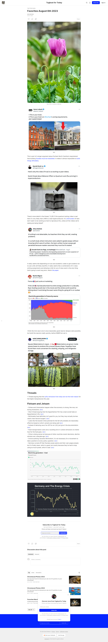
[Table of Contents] (2, 321)
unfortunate (70, 218)
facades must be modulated (45, 158)
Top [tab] (29, 572)
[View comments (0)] (32, 19)
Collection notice (64, 631)
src (54, 152)
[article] (54, 580)
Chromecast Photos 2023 (36, 577)
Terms (57, 631)
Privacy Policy (65, 615)
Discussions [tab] (38, 572)
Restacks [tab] (37, 554)
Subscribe (96, 2)
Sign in (103, 2)
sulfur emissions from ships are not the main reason (61, 397)
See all (30, 609)
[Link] (25, 393)
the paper (55, 270)
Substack (47, 639)
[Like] (28, 19)
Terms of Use (61, 613)
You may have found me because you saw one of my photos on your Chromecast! (44, 579)
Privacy (53, 631)
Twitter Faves (31, 8)
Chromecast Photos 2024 (36, 588)
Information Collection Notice (53, 615)
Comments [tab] (30, 554)
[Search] (86, 2)
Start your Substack (50, 635)
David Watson (30, 14)
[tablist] (33, 554)
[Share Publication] (89, 2)
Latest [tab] (32, 572)
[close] (68, 595)
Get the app (61, 635)
